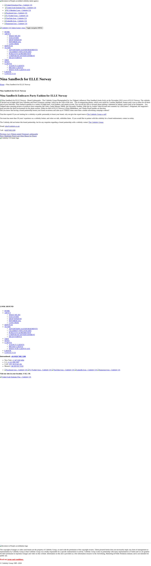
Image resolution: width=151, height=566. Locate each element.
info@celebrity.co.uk (12, 126)
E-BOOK (7, 72)
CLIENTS (8, 64)
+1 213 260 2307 (13, 362)
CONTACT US (10, 74)
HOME (7, 32)
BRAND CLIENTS (16, 68)
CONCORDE (14, 44)
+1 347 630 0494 (18, 360)
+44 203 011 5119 (17, 366)
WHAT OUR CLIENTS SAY (19, 70)
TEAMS (7, 48)
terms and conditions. (16, 559)
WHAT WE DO (14, 36)
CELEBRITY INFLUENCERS (20, 52)
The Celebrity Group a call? (96, 114)
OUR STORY (14, 38)
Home (2, 84)
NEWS (7, 62)
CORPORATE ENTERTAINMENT (22, 56)
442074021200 (10, 130)
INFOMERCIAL (15, 42)
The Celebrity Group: (96, 122)
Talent (6, 60)
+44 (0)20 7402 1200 (18, 356)
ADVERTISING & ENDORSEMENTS (23, 50)
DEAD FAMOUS (15, 58)
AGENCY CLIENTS (16, 66)
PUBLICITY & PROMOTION (20, 54)
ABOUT (7, 34)
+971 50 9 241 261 (15, 364)
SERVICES (8, 46)
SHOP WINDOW (15, 40)
